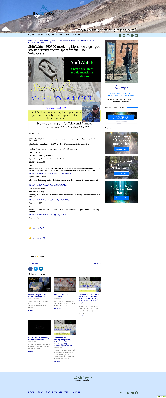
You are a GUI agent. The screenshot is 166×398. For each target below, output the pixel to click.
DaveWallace (63, 40)
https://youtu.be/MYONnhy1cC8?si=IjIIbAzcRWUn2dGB (50, 173)
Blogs (41, 35)
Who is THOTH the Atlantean (61, 296)
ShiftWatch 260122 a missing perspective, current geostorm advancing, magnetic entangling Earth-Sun (63, 341)
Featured (72, 40)
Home (31, 35)
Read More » (31, 310)
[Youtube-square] (124, 35)
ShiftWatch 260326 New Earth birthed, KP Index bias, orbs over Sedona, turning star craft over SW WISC (89, 298)
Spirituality (51, 42)
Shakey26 (85, 378)
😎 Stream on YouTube (37, 228)
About (76, 35)
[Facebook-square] (120, 35)
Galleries (64, 35)
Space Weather (41, 42)
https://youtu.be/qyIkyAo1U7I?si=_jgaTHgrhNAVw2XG (49, 215)
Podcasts (51, 35)
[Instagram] (128, 35)
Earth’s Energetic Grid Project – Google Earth (37, 296)
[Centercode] (132, 35)
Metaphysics (92, 40)
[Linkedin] (136, 35)
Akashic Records (43, 40)
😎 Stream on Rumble (37, 238)
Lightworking (81, 40)
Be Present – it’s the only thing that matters (38, 339)
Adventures (32, 40)
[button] (30, 269)
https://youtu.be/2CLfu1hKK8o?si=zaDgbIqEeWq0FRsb (49, 200)
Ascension (54, 40)
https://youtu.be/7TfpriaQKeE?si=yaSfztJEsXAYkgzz (48, 185)
